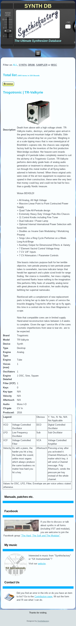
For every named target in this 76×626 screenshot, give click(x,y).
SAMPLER (41, 65)
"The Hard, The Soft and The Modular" (40, 535)
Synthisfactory (43, 621)
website (42, 563)
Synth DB (38, 6)
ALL (15, 65)
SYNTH (23, 65)
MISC (54, 65)
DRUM (31, 65)
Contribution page (43, 596)
